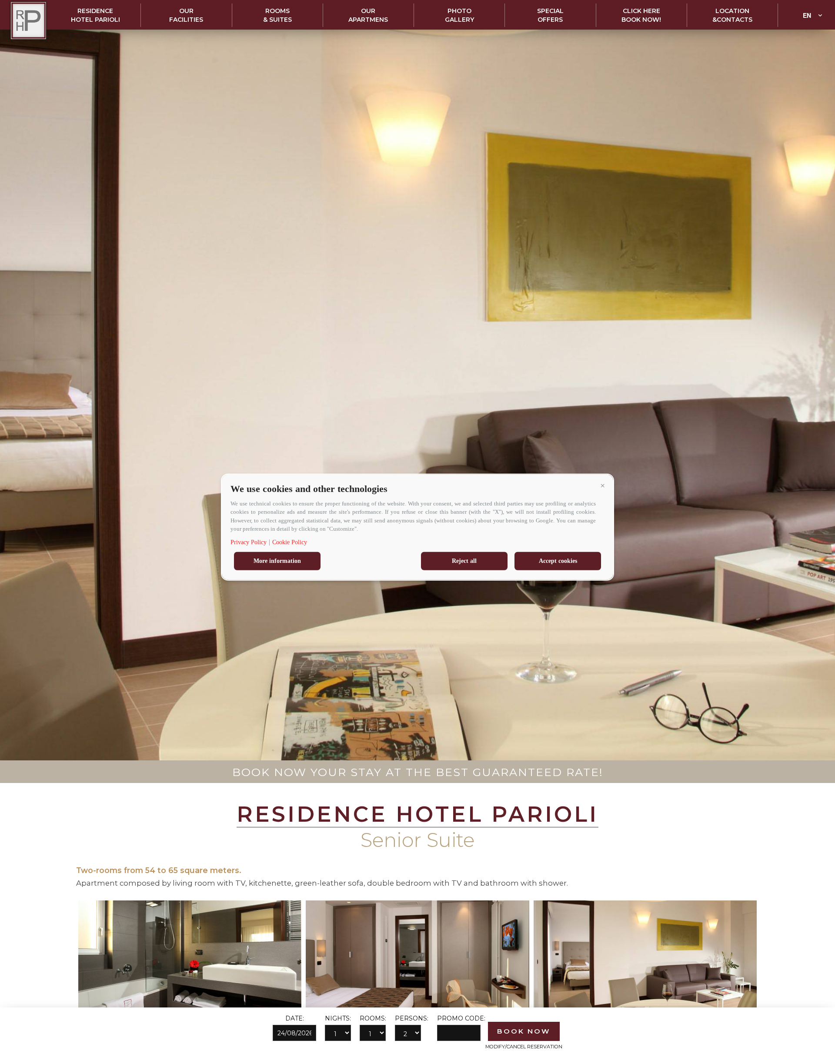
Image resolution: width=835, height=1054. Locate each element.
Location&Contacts (732, 15)
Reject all (464, 560)
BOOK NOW (524, 1031)
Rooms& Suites (277, 15)
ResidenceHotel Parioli (95, 15)
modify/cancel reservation (523, 1047)
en (807, 15)
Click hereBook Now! (641, 15)
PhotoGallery (459, 15)
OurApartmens (368, 15)
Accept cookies (558, 560)
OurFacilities (186, 15)
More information (277, 560)
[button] (602, 485)
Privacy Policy (248, 542)
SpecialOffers (550, 15)
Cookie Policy (289, 542)
